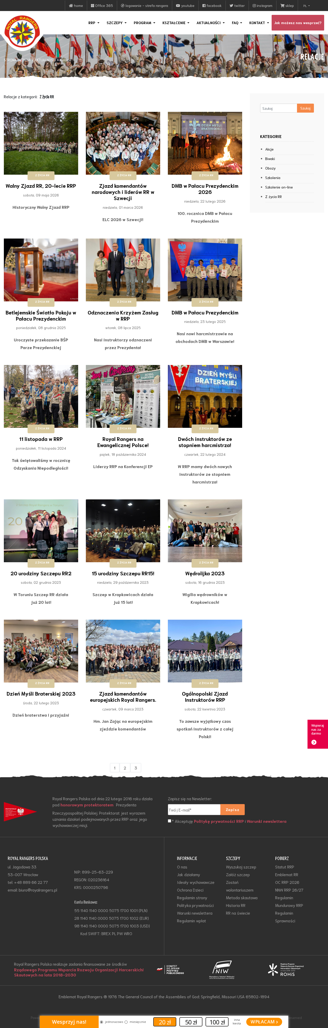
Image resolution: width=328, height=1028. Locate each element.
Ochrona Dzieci (190, 889)
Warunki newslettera (266, 821)
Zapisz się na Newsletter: (190, 798)
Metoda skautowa (242, 897)
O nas (182, 866)
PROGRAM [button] (143, 22)
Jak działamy (188, 874)
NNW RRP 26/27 (289, 889)
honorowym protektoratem (87, 804)
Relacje (65, 60)
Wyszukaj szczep (241, 866)
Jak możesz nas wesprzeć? (298, 22)
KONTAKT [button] (257, 22)
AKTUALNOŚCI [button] (209, 22)
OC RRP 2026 (287, 882)
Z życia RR (273, 196)
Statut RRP (284, 866)
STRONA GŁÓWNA (17, 60)
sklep (289, 5)
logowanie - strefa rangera (146, 5)
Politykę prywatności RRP (219, 821)
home (78, 5)
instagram (264, 5)
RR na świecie (238, 912)
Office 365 (103, 5)
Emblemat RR (286, 874)
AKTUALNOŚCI (45, 60)
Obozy (270, 168)
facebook (214, 5)
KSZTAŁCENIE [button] (174, 22)
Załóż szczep (238, 874)
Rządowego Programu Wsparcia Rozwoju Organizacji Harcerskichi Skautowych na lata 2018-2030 (79, 972)
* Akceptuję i (229, 821)
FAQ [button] (235, 22)
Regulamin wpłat (191, 920)
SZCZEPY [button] (115, 22)
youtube (187, 5)
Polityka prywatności (195, 905)
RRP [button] (92, 22)
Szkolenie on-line (279, 187)
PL (305, 5)
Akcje (269, 149)
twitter (239, 5)
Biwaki (270, 158)
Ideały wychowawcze (195, 882)
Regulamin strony (192, 897)
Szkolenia (272, 177)
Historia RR (235, 905)
